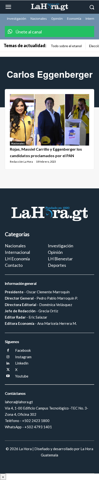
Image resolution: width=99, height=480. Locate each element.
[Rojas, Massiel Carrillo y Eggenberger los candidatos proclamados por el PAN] (49, 120)
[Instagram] (8, 357)
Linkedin (21, 363)
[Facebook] (8, 350)
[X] (8, 370)
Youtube (21, 376)
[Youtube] (8, 376)
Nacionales (18, 143)
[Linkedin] (8, 363)
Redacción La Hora (21, 161)
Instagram (23, 357)
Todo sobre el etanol (66, 46)
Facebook (23, 350)
